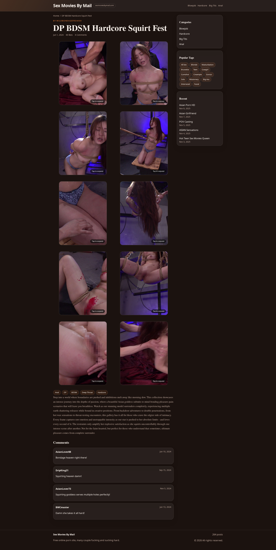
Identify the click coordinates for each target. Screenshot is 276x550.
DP (65, 392)
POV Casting (186, 121)
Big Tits (212, 5)
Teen (195, 69)
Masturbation (207, 64)
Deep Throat (87, 392)
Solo (183, 79)
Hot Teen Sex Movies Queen (194, 138)
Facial (196, 84)
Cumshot (185, 74)
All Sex (184, 64)
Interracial (185, 84)
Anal (220, 5)
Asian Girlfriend (187, 113)
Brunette (185, 69)
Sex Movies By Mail (72, 5)
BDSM (74, 392)
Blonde (194, 64)
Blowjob (192, 5)
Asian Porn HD (187, 105)
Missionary (194, 79)
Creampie (197, 74)
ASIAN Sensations (188, 130)
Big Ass (206, 79)
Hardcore (202, 5)
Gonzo (209, 74)
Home (56, 15)
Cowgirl (205, 69)
